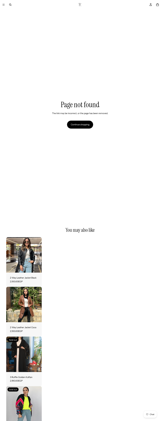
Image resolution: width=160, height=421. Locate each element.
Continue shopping (80, 124)
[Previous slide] (9, 255)
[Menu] (3, 4)
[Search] (10, 4)
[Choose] (37, 268)
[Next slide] (38, 255)
